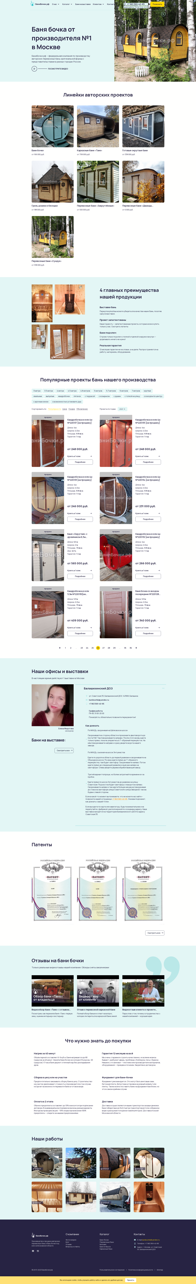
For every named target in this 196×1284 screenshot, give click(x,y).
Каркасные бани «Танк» (89, 150)
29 (114, 648)
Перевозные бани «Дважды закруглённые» (137, 207)
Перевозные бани (107, 1242)
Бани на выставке (83, 4)
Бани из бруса (105, 1247)
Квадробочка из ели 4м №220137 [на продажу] (79, 421)
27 (103, 648)
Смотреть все (63, 750)
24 (87, 648)
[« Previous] (60, 648)
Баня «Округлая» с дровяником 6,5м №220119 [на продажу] (79, 537)
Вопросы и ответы (73, 1247)
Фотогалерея (71, 1240)
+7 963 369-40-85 (136, 4)
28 (109, 648)
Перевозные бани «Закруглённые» (95, 205)
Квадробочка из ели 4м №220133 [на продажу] (79, 478)
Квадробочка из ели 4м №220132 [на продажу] (147, 536)
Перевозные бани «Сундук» (46, 261)
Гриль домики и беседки (45, 205)
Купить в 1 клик (73, 456)
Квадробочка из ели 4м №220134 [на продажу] (147, 478)
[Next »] (136, 648)
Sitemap (160, 1270)
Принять (130, 1280)
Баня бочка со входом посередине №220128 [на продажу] (147, 594)
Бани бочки (38, 150)
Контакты (111, 4)
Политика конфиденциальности (140, 1270)
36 (131, 648)
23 (82, 648)
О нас (54, 4)
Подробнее (80, 462)
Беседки (103, 1244)
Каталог (66, 4)
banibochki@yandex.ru (99, 700)
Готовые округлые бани (135, 150)
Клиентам (97, 4)
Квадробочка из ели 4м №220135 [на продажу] (147, 421)
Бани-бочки (104, 1240)
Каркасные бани (106, 1249)
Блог (67, 1242)
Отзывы (69, 1244)
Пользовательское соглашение (112, 1270)
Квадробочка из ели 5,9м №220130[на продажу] (78, 594)
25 (93, 648)
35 (125, 648)
